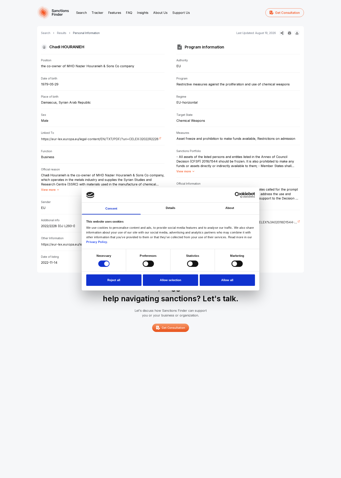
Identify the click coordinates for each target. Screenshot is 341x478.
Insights (142, 13)
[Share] (282, 33)
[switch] (148, 264)
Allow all (227, 280)
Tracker (97, 13)
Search (81, 13)
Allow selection (170, 280)
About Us (160, 13)
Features (114, 13)
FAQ (129, 13)
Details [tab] (170, 208)
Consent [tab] (111, 208)
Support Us (181, 13)
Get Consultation (287, 13)
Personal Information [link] (86, 33)
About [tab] (229, 208)
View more (48, 189)
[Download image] (297, 33)
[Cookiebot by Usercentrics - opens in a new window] (237, 195)
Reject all (113, 280)
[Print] (289, 33)
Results (61, 33)
